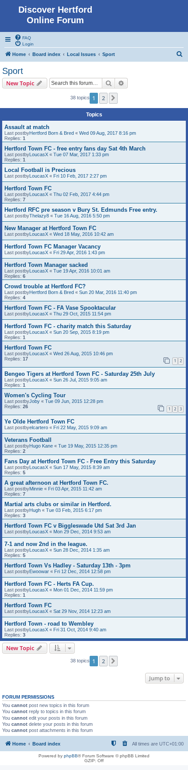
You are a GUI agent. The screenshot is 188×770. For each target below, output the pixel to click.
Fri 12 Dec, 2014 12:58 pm (82, 571)
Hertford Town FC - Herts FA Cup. (49, 584)
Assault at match (26, 127)
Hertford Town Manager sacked (46, 265)
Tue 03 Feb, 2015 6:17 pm (74, 510)
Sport (12, 71)
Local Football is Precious (40, 170)
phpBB (71, 755)
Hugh (35, 510)
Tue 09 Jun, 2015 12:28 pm (74, 401)
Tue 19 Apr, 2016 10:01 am (81, 270)
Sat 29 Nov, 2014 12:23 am (82, 611)
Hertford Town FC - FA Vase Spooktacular (60, 307)
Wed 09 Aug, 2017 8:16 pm (107, 133)
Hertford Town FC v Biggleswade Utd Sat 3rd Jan (70, 525)
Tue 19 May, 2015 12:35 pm (87, 445)
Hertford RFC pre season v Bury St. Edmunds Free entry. (80, 209)
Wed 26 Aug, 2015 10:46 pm (83, 353)
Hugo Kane (41, 445)
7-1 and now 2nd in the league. (45, 544)
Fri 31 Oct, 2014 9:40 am (79, 629)
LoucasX (38, 154)
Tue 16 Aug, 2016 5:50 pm (82, 215)
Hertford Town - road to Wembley (49, 623)
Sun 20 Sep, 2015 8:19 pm (81, 332)
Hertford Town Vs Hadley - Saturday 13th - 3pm (67, 565)
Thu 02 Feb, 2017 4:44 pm (81, 194)
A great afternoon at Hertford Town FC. (56, 483)
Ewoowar (39, 571)
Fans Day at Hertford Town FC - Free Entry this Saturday (80, 461)
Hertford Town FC (28, 188)
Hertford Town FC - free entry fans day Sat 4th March (75, 148)
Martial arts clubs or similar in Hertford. (57, 504)
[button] (113, 98)
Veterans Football (28, 440)
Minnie (36, 488)
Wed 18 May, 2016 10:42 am (83, 234)
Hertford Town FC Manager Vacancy (52, 246)
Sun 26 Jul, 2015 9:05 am (80, 379)
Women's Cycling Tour (35, 395)
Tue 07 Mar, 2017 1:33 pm (81, 154)
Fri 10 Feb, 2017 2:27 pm (80, 175)
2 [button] (103, 98)
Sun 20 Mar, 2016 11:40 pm (108, 292)
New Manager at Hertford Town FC (50, 228)
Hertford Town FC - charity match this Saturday (67, 326)
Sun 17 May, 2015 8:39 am (81, 467)
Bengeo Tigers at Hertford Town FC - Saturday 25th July (79, 374)
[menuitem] (22, 37)
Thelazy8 (39, 215)
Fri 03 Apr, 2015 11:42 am (75, 488)
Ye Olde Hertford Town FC (39, 421)
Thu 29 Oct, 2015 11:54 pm (82, 313)
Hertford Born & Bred (51, 133)
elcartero (38, 427)
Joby (34, 401)
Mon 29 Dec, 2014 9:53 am (82, 531)
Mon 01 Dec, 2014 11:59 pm (83, 589)
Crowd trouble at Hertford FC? (45, 286)
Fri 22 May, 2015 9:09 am (80, 427)
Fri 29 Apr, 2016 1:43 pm (79, 252)
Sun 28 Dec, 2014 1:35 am (81, 550)
